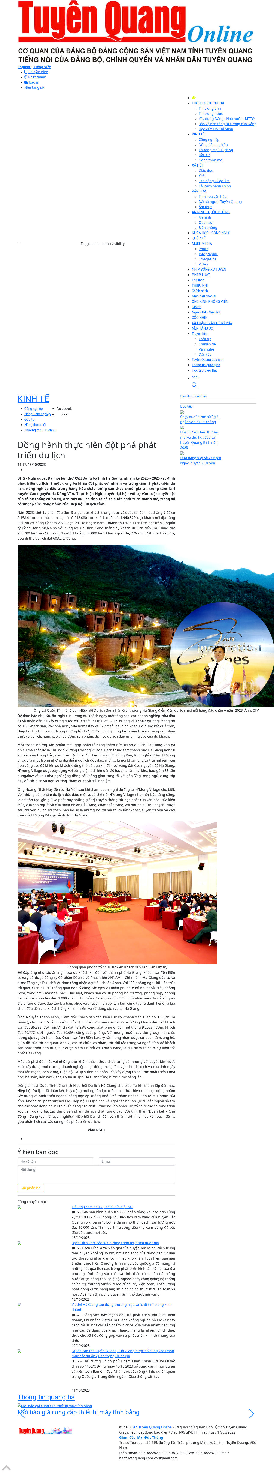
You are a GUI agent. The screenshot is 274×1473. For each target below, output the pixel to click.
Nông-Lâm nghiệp (37, 414)
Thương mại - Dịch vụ (40, 430)
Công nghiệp (33, 409)
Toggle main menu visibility (103, 243)
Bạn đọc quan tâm (193, 396)
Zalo (64, 414)
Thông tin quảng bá (46, 1397)
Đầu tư (29, 419)
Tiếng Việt (42, 66)
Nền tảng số (34, 87)
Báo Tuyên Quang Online (151, 1427)
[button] (224, 377)
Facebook (64, 408)
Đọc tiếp (186, 406)
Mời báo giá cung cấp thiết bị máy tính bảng (79, 1412)
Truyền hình (38, 72)
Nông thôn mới (35, 425)
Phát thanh (36, 77)
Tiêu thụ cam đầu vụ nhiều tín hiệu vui (102, 1206)
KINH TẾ (33, 399)
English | (26, 66)
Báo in (33, 82)
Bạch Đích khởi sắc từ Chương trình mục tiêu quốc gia (115, 1242)
